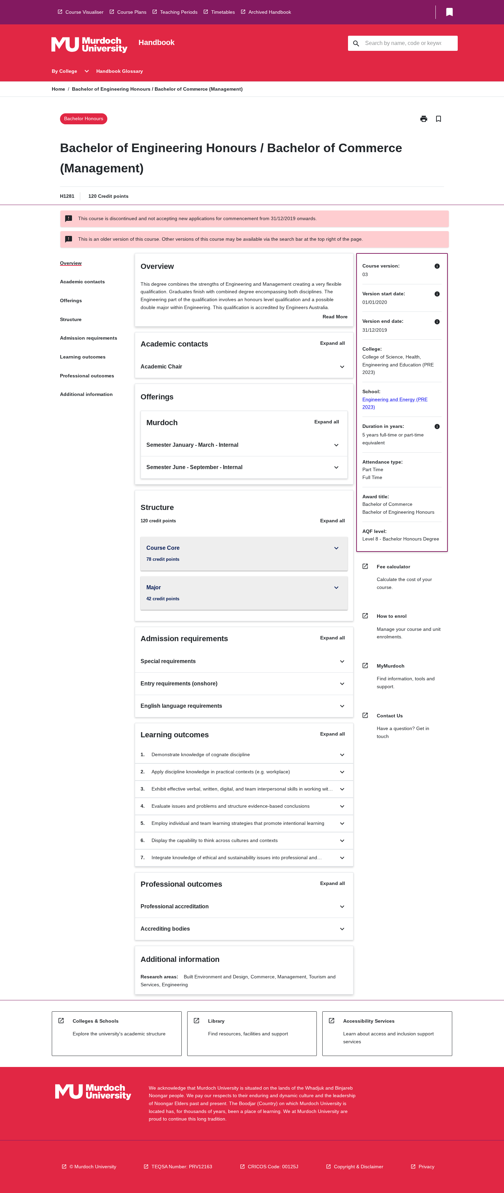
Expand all (332, 343)
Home (58, 89)
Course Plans (131, 12)
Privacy (426, 1166)
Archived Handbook (270, 12)
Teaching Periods (178, 12)
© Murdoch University (93, 1166)
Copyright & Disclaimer (358, 1166)
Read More (335, 317)
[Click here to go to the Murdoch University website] (89, 46)
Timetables (223, 12)
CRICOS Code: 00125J (273, 1166)
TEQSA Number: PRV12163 (182, 1166)
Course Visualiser (84, 12)
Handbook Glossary (119, 71)
